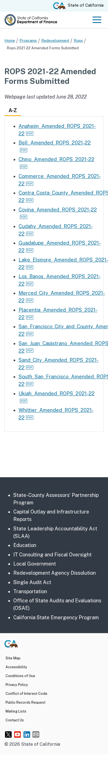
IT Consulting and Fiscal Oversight (52, 555)
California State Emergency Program (56, 617)
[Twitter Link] (8, 734)
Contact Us (15, 720)
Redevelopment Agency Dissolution (54, 573)
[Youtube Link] (18, 734)
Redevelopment (55, 40)
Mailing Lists (16, 711)
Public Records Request (25, 702)
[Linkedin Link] (27, 734)
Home (9, 40)
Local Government (34, 564)
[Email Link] (36, 734)
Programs (28, 40)
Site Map (13, 658)
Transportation (30, 591)
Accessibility (16, 667)
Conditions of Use (20, 676)
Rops (78, 40)
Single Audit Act (32, 582)
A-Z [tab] (13, 110)
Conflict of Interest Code (26, 693)
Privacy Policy (17, 685)
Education (24, 545)
